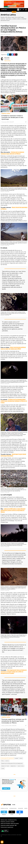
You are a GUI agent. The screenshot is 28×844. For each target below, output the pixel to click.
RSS (16, 825)
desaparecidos (13, 765)
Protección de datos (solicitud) (7, 825)
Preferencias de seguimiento (7, 827)
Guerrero (7, 760)
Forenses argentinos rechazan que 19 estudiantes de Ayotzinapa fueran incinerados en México (13, 721)
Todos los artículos (7, 60)
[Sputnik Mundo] (4, 10)
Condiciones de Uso (12, 819)
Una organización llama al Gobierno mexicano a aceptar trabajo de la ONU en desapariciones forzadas (14, 671)
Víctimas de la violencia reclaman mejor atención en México (12, 152)
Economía (20, 808)
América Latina (5, 113)
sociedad (16, 758)
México (2, 760)
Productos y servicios (5, 821)
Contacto (12, 821)
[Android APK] (4, 831)
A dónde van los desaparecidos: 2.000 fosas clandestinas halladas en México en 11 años (14, 401)
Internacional (10, 758)
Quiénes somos (4, 819)
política (21, 758)
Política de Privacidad (5, 823)
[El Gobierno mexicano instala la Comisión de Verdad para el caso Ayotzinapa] (14, 103)
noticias (2, 768)
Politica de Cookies (14, 823)
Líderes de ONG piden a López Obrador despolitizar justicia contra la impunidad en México (13, 510)
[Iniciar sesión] (20, 9)
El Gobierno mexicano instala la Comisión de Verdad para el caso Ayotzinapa (12, 117)
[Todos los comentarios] (2, 842)
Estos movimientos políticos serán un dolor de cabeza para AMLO (13, 348)
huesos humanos (20, 765)
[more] (25, 121)
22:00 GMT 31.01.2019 (5, 34)
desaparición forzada (5, 765)
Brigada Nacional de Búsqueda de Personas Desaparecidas (12, 763)
